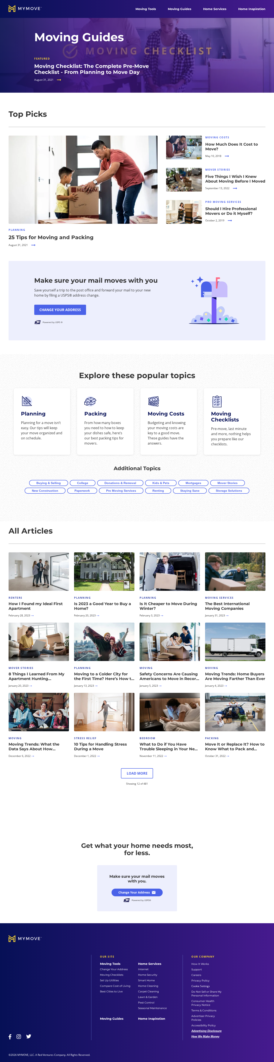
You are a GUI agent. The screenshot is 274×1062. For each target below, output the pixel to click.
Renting (158, 490)
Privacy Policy (200, 980)
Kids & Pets (160, 483)
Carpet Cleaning (148, 991)
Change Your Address (60, 309)
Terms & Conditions (203, 1010)
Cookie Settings (200, 986)
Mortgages (193, 483)
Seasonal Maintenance (152, 1008)
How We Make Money (205, 1036)
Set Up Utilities (109, 980)
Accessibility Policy (203, 1025)
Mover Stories (227, 483)
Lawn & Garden (148, 997)
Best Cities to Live (111, 991)
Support (196, 969)
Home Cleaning (148, 985)
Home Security (147, 974)
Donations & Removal (120, 483)
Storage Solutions (229, 490)
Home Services (214, 9)
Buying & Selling (48, 483)
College (82, 483)
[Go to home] (30, 9)
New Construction (45, 490)
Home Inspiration (251, 9)
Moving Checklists (111, 974)
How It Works (200, 963)
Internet (143, 969)
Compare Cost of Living (115, 985)
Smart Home (146, 980)
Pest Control (146, 1002)
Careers (196, 975)
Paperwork (82, 490)
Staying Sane (190, 490)
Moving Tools (146, 9)
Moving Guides (179, 9)
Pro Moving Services (121, 490)
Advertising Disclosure (206, 1031)
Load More (137, 773)
